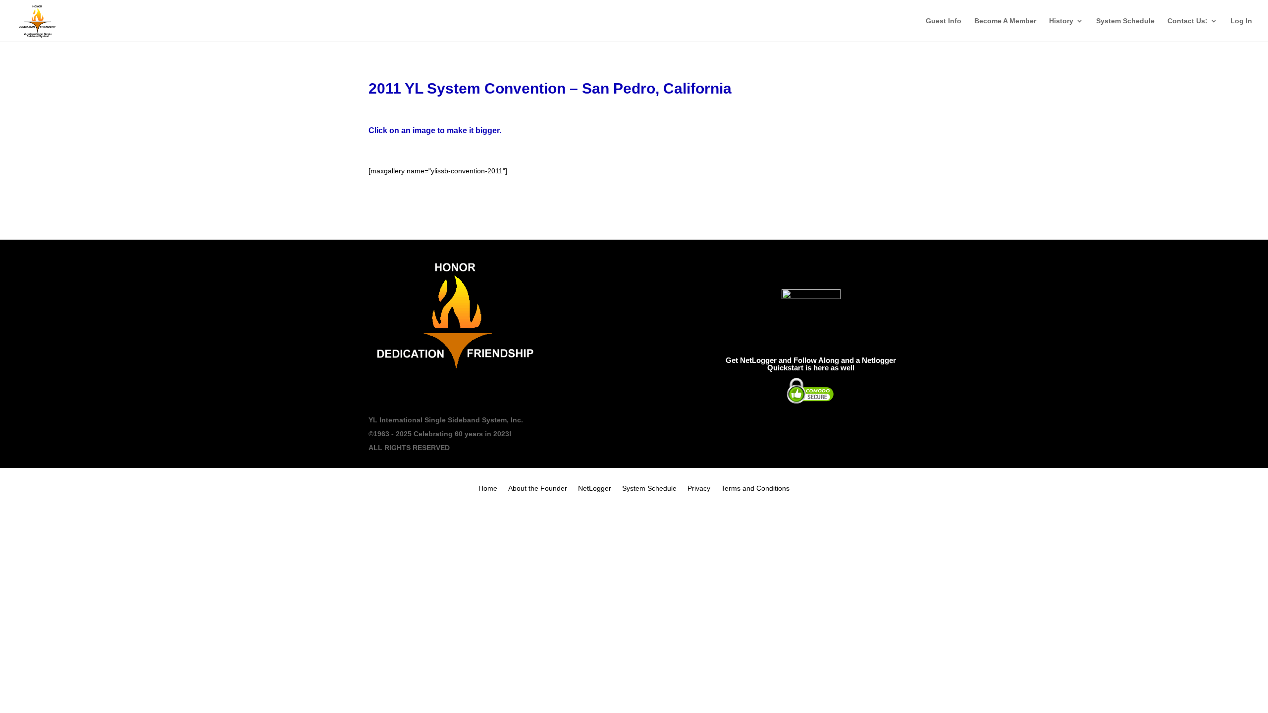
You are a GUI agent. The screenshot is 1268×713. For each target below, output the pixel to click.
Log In (1241, 21)
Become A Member (1005, 21)
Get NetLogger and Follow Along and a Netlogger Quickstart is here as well (811, 364)
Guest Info (943, 21)
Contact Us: (1187, 21)
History (1061, 21)
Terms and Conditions (755, 488)
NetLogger (594, 488)
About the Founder (537, 488)
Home (487, 488)
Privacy (698, 488)
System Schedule (1125, 21)
